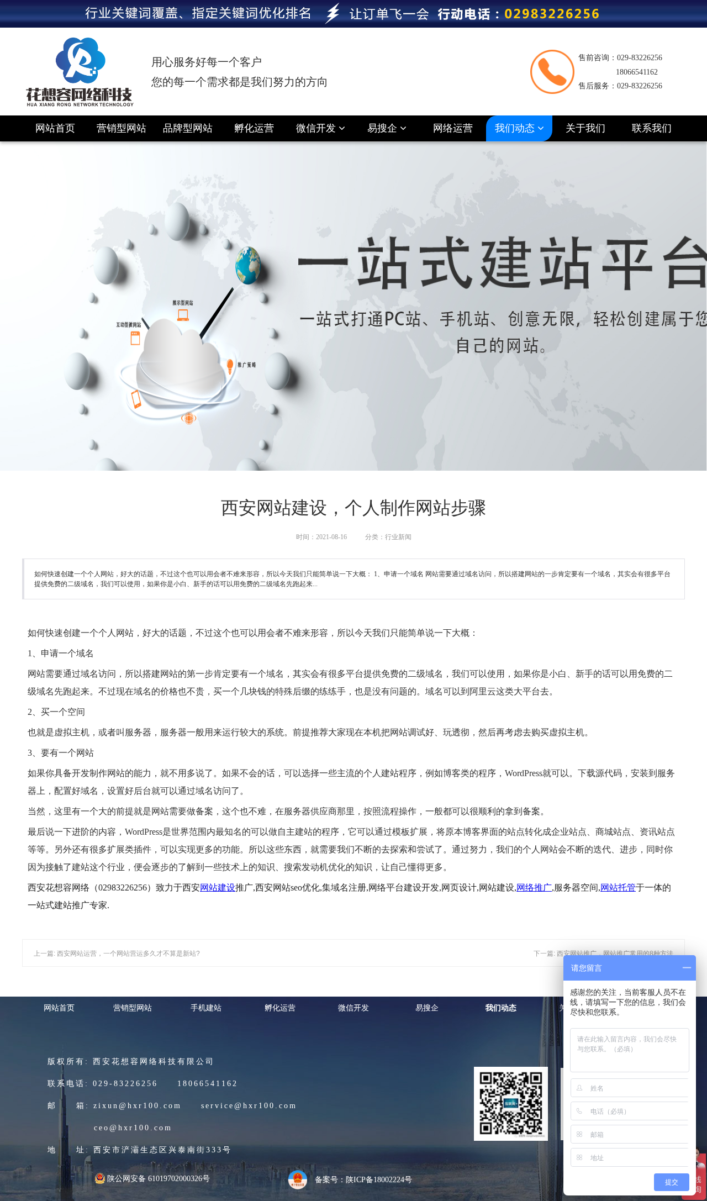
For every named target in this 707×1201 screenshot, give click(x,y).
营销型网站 (121, 128)
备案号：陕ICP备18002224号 (363, 1180)
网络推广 (534, 887)
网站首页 (55, 128)
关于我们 (585, 128)
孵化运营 (254, 128)
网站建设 (217, 887)
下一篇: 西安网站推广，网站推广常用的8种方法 (603, 953)
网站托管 (618, 887)
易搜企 (383, 128)
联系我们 (652, 128)
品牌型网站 (188, 128)
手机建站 (206, 1007)
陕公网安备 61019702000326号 (158, 1178)
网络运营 (453, 128)
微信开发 (317, 128)
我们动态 (516, 128)
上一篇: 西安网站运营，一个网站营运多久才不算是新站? (117, 953)
